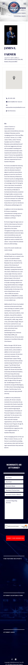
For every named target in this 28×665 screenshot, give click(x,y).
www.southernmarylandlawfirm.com (15, 107)
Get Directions (12, 111)
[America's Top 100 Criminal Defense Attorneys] (14, 7)
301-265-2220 (11, 98)
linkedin (15, 659)
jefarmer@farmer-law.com (15, 101)
